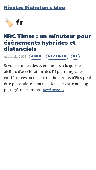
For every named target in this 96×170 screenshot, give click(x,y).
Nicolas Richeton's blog (34, 7)
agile (36, 56)
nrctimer (57, 56)
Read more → (53, 90)
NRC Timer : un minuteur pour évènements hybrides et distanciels (47, 42)
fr (75, 56)
